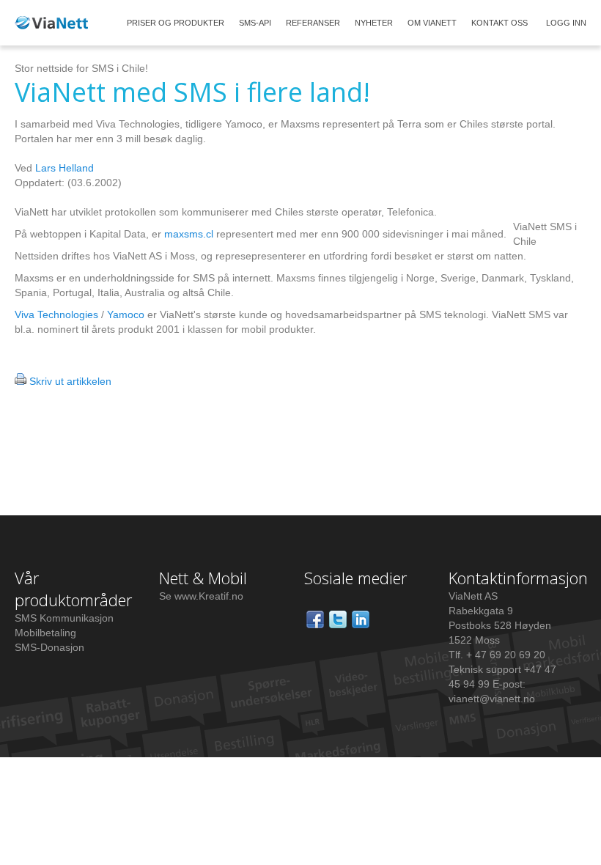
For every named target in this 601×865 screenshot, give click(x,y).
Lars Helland (64, 168)
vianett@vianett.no (492, 698)
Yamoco (125, 314)
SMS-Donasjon (49, 647)
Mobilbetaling (45, 632)
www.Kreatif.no (208, 596)
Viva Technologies (56, 314)
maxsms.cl (188, 234)
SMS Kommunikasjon (64, 618)
